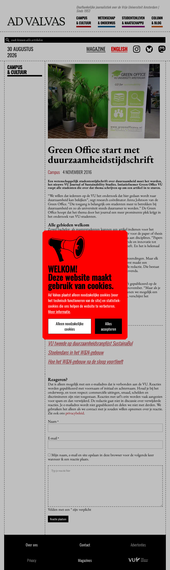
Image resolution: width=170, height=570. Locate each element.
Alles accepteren (108, 326)
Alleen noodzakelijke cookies (70, 326)
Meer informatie (59, 311)
